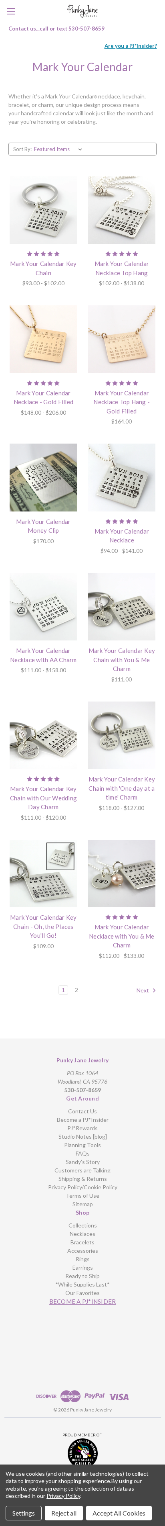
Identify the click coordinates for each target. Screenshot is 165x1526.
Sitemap (82, 1204)
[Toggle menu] (11, 11)
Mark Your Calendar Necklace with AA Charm (43, 655)
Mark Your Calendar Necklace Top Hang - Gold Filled (121, 402)
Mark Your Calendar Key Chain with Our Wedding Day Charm (43, 797)
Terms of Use (82, 1195)
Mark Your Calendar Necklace (122, 536)
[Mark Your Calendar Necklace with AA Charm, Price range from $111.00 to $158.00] (43, 607)
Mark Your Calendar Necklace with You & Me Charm (122, 936)
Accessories (82, 1250)
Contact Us (82, 1111)
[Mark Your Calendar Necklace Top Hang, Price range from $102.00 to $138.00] (122, 210)
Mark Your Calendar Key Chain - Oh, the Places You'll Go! (43, 926)
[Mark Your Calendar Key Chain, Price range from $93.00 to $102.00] (43, 210)
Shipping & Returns (82, 1178)
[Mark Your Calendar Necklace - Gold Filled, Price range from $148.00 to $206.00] (43, 339)
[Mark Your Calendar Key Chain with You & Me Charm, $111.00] (122, 607)
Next (143, 989)
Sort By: (22, 149)
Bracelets (82, 1242)
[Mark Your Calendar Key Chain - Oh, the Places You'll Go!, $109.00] (43, 874)
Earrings (82, 1267)
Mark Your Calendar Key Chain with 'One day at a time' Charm (122, 788)
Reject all (63, 1513)
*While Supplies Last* (82, 1284)
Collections (82, 1225)
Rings (83, 1259)
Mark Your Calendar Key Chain (43, 268)
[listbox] (60, 149)
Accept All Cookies (119, 1513)
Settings (23, 1513)
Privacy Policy (63, 1495)
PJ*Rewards (82, 1128)
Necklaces (82, 1233)
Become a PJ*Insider (83, 1119)
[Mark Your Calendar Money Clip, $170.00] (43, 477)
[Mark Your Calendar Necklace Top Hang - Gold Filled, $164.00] (122, 339)
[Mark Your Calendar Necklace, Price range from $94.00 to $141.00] (122, 477)
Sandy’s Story (83, 1161)
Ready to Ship (82, 1275)
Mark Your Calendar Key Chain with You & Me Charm (122, 659)
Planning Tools (82, 1144)
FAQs (83, 1153)
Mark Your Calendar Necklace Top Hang (122, 268)
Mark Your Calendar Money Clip (43, 526)
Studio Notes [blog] (82, 1136)
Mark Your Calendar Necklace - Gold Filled (44, 397)
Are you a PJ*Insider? (131, 46)
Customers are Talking (82, 1170)
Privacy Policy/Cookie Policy (82, 1187)
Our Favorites (82, 1292)
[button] (82, 1453)
